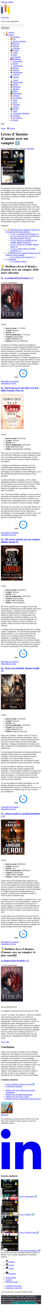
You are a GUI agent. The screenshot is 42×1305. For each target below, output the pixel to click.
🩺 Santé (13, 102)
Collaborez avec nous (13, 1286)
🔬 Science (14, 107)
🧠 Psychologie (16, 98)
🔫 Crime (14, 52)
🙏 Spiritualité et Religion (20, 113)
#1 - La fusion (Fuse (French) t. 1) (24, 234)
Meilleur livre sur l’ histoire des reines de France (23, 1099)
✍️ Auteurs (10, 32)
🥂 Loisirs (14, 80)
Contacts (9, 1280)
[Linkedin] (21, 1171)
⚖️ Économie (15, 57)
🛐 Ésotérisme (15, 59)
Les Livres (5, 17)
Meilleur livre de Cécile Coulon (17, 1097)
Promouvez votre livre (14, 1288)
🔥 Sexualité (15, 105)
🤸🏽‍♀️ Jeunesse (14, 75)
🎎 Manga (14, 85)
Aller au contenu (7, 2)
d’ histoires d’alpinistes (14, 1086)
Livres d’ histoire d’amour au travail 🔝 (20, 1084)
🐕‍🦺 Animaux (15, 37)
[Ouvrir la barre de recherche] (3, 124)
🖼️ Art (12, 39)
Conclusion (11, 259)
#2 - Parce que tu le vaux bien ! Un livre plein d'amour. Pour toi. (24, 237)
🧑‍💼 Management (16, 82)
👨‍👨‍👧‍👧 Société (14, 109)
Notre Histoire (11, 1278)
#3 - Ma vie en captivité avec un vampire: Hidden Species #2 (23, 241)
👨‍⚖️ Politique (15, 96)
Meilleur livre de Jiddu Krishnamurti (19, 1095)
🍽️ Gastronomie (16, 61)
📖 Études (14, 64)
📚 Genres (10, 35)
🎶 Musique (14, 89)
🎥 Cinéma (14, 50)
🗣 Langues (14, 77)
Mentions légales (12, 1282)
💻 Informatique (16, 72)
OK (14, 1303)
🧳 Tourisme (15, 116)
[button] (2, 1294)
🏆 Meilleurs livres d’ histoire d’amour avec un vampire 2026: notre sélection (23, 231)
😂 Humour (14, 70)
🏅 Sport (13, 100)
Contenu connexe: (18, 261)
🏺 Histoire (14, 46)
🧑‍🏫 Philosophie (16, 93)
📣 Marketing (15, 87)
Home (3, 128)
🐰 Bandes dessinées (18, 41)
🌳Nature (14, 91)
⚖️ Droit (13, 55)
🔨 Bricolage (15, 48)
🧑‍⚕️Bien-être (14, 44)
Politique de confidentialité (26, 1303)
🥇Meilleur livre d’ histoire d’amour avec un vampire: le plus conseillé (23, 254)
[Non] (37, 1303)
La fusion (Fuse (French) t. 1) (22, 257)
